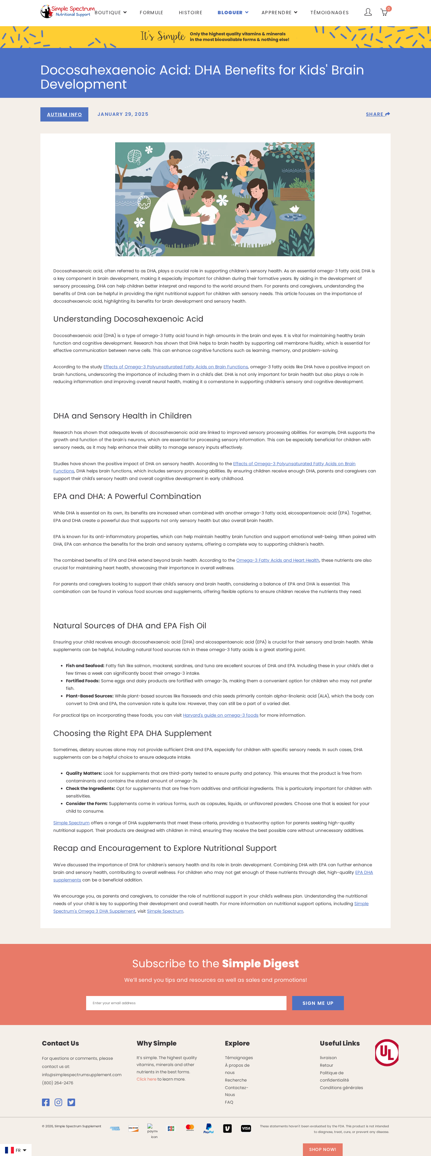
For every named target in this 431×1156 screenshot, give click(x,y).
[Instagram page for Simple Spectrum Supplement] (61, 1104)
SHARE (375, 114)
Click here (146, 1079)
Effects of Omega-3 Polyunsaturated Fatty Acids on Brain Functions (175, 367)
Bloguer (230, 12)
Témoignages (329, 12)
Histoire (191, 12)
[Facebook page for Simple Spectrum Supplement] (48, 1104)
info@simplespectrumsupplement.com (81, 1075)
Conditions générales (341, 1088)
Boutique (108, 12)
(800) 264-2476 (57, 1083)
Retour (326, 1065)
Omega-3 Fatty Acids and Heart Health (277, 560)
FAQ (229, 1102)
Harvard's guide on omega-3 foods (220, 715)
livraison (328, 1058)
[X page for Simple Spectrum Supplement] (74, 1104)
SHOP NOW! (322, 1150)
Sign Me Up (318, 1003)
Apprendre (277, 12)
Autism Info (64, 114)
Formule (152, 12)
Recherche (236, 1080)
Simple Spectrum (71, 823)
